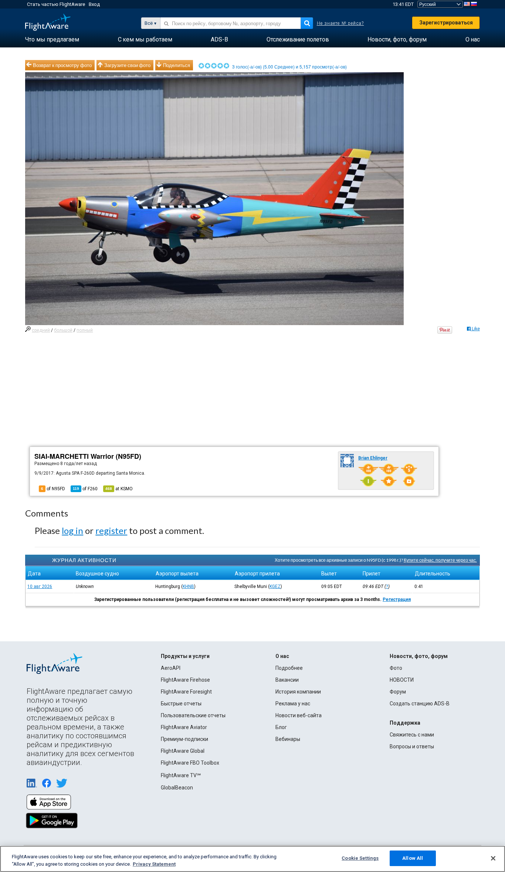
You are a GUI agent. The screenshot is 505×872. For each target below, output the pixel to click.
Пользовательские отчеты (193, 715)
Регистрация (397, 599)
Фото (396, 668)
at (119, 488)
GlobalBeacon (177, 788)
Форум (398, 692)
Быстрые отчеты (181, 703)
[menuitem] (52, 39)
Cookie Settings (360, 858)
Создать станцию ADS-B (420, 703)
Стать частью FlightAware (56, 4)
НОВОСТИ (402, 680)
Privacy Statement (154, 864)
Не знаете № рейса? (340, 23)
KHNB (188, 586)
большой (63, 330)
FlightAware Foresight (186, 692)
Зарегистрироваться (446, 23)
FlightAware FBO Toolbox (190, 763)
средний (41, 330)
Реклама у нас (292, 703)
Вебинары (287, 739)
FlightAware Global (182, 751)
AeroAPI (170, 668)
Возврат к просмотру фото (62, 65)
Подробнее (289, 668)
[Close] (493, 858)
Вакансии (287, 680)
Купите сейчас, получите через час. (440, 560)
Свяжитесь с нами (412, 735)
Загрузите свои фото (127, 65)
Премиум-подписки (184, 739)
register (111, 530)
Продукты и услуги (185, 656)
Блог (281, 727)
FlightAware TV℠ (181, 775)
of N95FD (53, 488)
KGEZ (275, 586)
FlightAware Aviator (184, 727)
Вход (94, 4)
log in (72, 530)
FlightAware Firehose (185, 680)
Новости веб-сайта (298, 715)
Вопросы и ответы (412, 746)
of (85, 488)
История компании (298, 692)
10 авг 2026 (39, 586)
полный (85, 330)
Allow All (412, 858)
